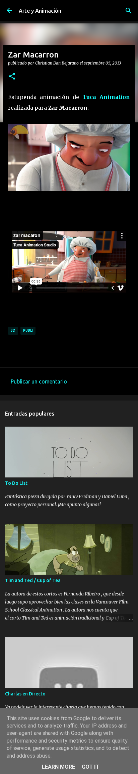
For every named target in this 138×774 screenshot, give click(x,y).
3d (13, 330)
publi (28, 330)
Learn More (58, 767)
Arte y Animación (40, 11)
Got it (90, 767)
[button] (12, 76)
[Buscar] (129, 11)
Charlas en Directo (25, 693)
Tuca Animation (106, 97)
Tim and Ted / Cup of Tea (33, 580)
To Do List (16, 483)
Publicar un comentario (39, 381)
